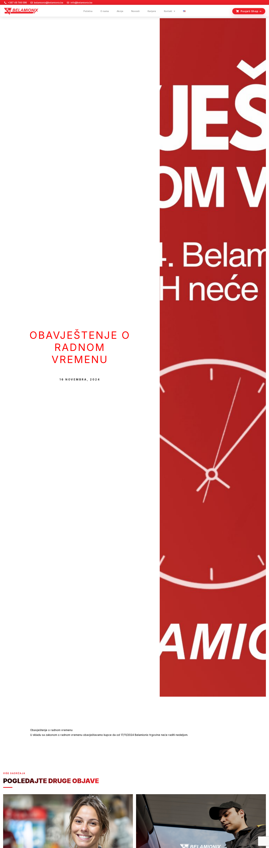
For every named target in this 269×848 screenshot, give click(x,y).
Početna (87, 11)
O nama (104, 11)
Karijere (152, 11)
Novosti (135, 11)
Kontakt (168, 11)
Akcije (120, 11)
